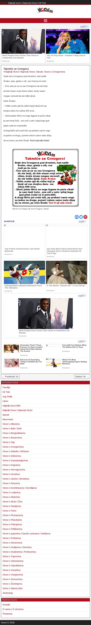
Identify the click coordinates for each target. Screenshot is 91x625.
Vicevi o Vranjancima (13, 574)
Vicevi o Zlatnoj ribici (13, 588)
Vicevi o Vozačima (11, 570)
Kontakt (6, 604)
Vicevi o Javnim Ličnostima (16, 479)
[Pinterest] (85, 217)
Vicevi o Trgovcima (12, 556)
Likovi (5, 401)
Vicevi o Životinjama (12, 584)
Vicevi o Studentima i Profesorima (19, 552)
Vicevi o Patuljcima (12, 506)
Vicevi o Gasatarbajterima (15, 460)
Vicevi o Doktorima (12, 456)
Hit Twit (6, 392)
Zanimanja (8, 593)
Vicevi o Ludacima (11, 492)
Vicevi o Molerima (11, 497)
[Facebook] (77, 217)
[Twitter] (81, 217)
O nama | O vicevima (13, 609)
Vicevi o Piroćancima (13, 515)
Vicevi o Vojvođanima (13, 565)
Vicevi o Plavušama (12, 520)
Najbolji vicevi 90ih (11, 405)
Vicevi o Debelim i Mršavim (16, 451)
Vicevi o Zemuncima (12, 579)
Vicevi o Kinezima (11, 483)
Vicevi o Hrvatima (11, 474)
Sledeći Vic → (82, 376)
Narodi (39, 72)
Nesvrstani (8, 419)
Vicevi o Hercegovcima (14, 469)
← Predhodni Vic (10, 376)
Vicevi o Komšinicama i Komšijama (20, 488)
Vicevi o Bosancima (12, 437)
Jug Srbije (7, 396)
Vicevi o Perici (9, 510)
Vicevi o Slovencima (12, 542)
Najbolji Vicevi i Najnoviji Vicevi (20, 72)
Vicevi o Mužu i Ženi (12, 501)
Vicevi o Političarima (12, 529)
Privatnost (7, 614)
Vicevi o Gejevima (11, 465)
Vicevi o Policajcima (12, 524)
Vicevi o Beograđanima (14, 433)
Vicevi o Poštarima (12, 538)
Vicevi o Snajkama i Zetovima (17, 547)
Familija (6, 387)
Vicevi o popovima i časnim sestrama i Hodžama (26, 533)
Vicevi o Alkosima (11, 424)
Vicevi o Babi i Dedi (12, 428)
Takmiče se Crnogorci (16, 68)
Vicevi (3, 2)
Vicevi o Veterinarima (13, 561)
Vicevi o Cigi (9, 442)
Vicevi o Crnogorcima (54, 72)
